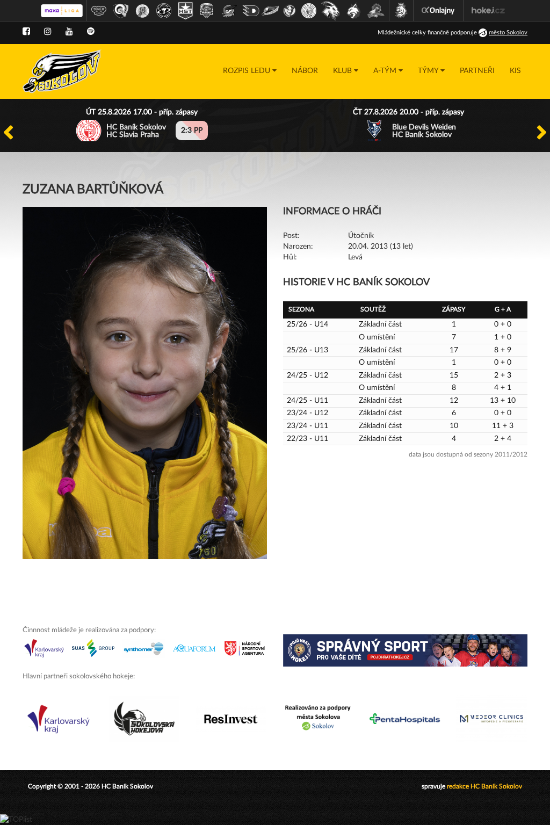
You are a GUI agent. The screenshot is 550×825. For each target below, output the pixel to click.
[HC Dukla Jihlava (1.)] (98, 10)
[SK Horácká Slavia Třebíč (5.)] (185, 10)
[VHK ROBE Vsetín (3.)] (142, 10)
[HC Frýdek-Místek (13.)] (354, 10)
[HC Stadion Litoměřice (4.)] (164, 10)
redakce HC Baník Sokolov (484, 786)
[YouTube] (69, 31)
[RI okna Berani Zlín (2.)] (120, 10)
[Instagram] (48, 31)
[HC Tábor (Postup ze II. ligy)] (376, 10)
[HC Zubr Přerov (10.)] (289, 10)
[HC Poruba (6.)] (207, 10)
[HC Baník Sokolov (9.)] (270, 10)
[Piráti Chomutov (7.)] (229, 10)
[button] (249, 71)
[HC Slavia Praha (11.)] (309, 10)
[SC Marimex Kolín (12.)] (330, 10)
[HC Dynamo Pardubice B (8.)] (250, 10)
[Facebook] (26, 31)
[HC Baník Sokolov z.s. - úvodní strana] (62, 71)
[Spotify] (91, 31)
